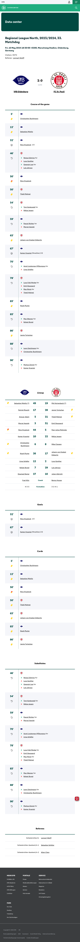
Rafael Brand (28, 322)
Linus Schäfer (28, 269)
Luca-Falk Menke (30, 283)
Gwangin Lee (28, 164)
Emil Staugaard (29, 286)
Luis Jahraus (28, 168)
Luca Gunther (29, 161)
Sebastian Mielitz (26, 132)
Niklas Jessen (28, 210)
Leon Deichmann (30, 348)
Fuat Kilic (25, 480)
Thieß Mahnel (25, 194)
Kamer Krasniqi (26, 253)
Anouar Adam (24, 417)
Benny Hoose (57, 480)
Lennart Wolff (18, 58)
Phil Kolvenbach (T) (59, 403)
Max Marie (27, 289)
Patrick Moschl (23, 410)
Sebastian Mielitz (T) (21, 403)
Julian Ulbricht (57, 474)
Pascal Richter (29, 223)
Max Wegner (28, 319)
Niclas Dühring (29, 158)
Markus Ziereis (29, 365)
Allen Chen (45, 852)
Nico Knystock (25, 145)
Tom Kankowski (29, 207)
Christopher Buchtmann (29, 118)
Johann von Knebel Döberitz (31, 240)
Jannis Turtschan (26, 335)
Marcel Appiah (29, 227)
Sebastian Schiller (47, 845)
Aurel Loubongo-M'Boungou (34, 266)
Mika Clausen (57, 444)
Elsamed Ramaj (23, 474)
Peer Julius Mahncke (59, 430)
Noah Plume (24, 306)
